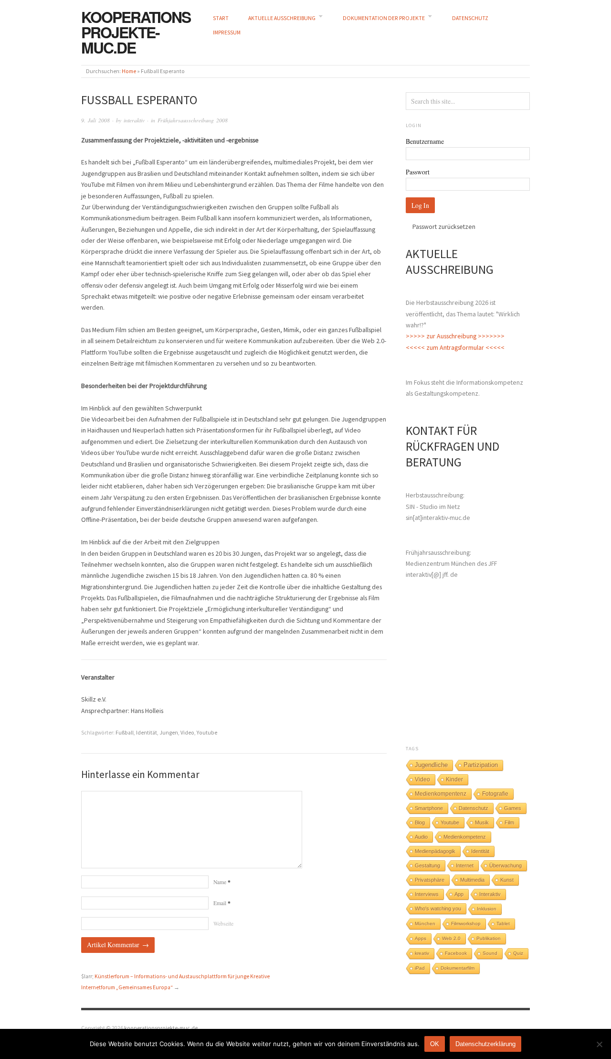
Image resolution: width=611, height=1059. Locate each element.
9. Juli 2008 (95, 120)
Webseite (223, 923)
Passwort (418, 171)
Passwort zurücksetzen (443, 226)
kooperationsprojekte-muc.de (135, 32)
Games (512, 808)
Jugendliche (431, 764)
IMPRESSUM (227, 32)
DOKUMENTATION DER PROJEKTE (384, 18)
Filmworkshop (466, 923)
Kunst (507, 880)
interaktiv (134, 120)
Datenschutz (473, 808)
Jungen (168, 732)
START (221, 18)
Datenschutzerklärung (485, 1044)
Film (509, 822)
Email (222, 903)
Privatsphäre (429, 880)
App (459, 894)
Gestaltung (427, 865)
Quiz (518, 953)
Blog (420, 822)
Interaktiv (490, 894)
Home (129, 71)
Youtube (207, 732)
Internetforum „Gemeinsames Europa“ (127, 987)
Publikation (488, 938)
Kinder (454, 779)
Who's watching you (438, 908)
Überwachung (505, 865)
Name (222, 882)
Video (187, 732)
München (425, 923)
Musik (482, 822)
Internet (465, 865)
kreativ (422, 953)
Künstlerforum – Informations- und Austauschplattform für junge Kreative (182, 976)
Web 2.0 (451, 938)
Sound (490, 953)
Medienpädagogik (435, 851)
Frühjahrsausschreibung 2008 (193, 120)
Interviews (427, 894)
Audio (421, 837)
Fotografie (495, 794)
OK (434, 1044)
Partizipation (481, 765)
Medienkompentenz (440, 793)
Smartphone (429, 808)
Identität (146, 732)
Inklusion (486, 908)
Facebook (456, 953)
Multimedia (472, 880)
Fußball (125, 732)
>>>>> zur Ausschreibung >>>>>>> (455, 336)
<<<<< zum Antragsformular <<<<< (455, 347)
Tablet (503, 923)
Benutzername (425, 141)
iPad (420, 968)
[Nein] (599, 1044)
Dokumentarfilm (457, 968)
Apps (420, 938)
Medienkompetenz (464, 837)
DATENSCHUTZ (470, 18)
